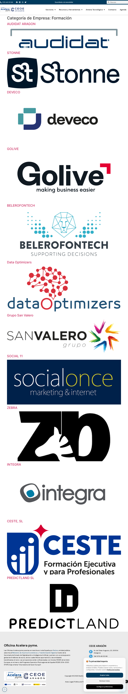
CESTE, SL (15, 521)
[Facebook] (17, 2)
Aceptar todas (104, 675)
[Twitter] (25, 2)
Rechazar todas (104, 681)
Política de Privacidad (82, 682)
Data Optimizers (19, 262)
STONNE (13, 53)
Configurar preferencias (104, 687)
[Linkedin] (19, 2)
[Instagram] (22, 2)
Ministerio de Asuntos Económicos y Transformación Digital (34, 653)
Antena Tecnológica (94, 9)
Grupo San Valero (20, 315)
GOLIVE (13, 149)
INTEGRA (14, 464)
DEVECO (13, 92)
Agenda (123, 9)
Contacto (112, 9)
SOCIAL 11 (15, 356)
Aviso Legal (69, 682)
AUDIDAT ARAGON (21, 24)
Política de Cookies (113, 670)
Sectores (50, 9)
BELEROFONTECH (21, 205)
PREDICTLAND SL (20, 578)
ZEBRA (12, 408)
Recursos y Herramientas (69, 9)
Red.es (55, 650)
